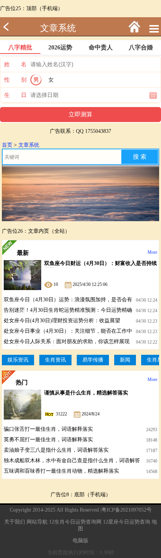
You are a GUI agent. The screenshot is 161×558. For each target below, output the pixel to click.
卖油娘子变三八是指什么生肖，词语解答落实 (56, 450)
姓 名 (15, 64)
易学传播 (92, 360)
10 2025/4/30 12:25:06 (79, 284)
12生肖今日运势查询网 (75, 522)
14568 (151, 471)
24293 (151, 429)
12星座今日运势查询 (126, 522)
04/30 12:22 (146, 342)
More (152, 252)
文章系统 (58, 28)
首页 (7, 145)
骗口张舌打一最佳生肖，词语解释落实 (48, 429)
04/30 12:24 (146, 300)
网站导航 (37, 522)
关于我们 (14, 522)
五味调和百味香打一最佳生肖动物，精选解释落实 (61, 471)
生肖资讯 (55, 360)
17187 (151, 450)
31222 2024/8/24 (77, 414)
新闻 (125, 360)
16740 (151, 461)
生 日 (15, 95)
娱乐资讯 (17, 360)
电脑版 (80, 540)
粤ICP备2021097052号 (126, 510)
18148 (151, 440)
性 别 (15, 80)
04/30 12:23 (146, 321)
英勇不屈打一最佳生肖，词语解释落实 (48, 439)
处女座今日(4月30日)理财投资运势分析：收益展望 (62, 320)
